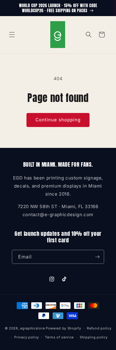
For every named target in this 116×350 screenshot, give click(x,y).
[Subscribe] (97, 257)
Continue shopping (58, 120)
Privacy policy (26, 337)
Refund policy (99, 328)
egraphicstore (32, 328)
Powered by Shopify (63, 328)
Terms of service (59, 337)
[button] (11, 34)
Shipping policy (94, 337)
